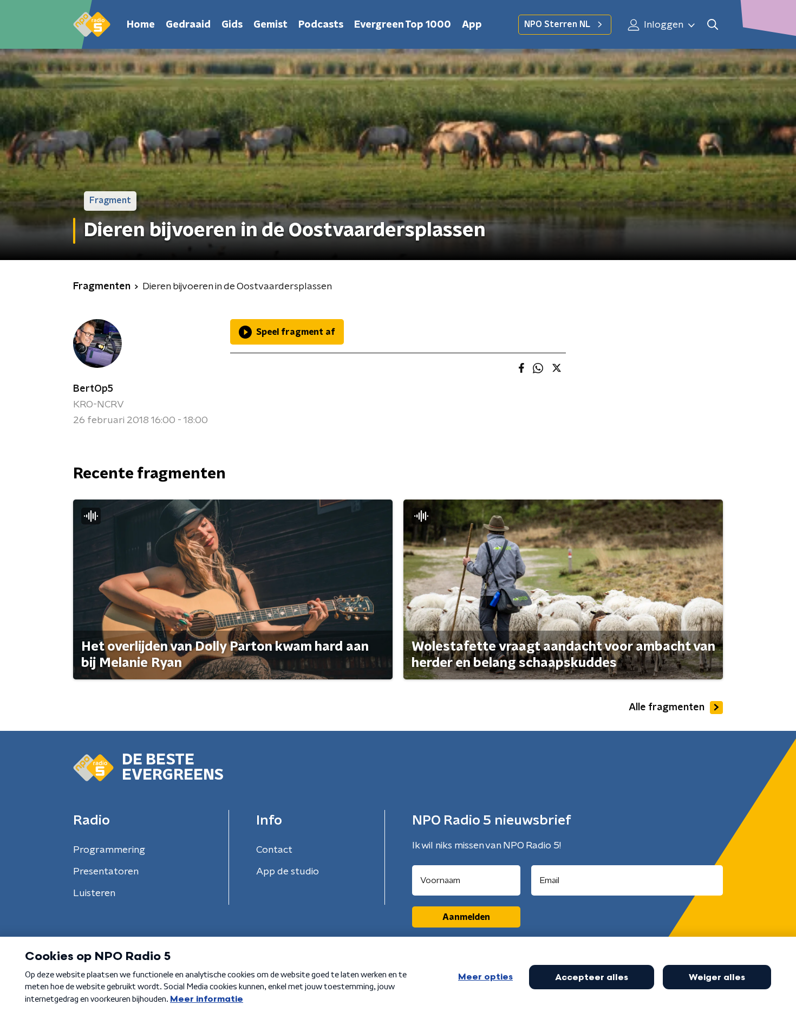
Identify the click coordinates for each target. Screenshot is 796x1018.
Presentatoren (106, 872)
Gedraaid (188, 25)
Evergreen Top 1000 (402, 25)
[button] (712, 25)
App (472, 25)
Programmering (109, 850)
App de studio (287, 872)
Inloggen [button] (663, 25)
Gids (232, 25)
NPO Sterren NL (557, 24)
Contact (274, 850)
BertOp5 (93, 389)
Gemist (270, 25)
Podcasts (320, 25)
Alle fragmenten (666, 707)
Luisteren (94, 893)
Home (141, 25)
